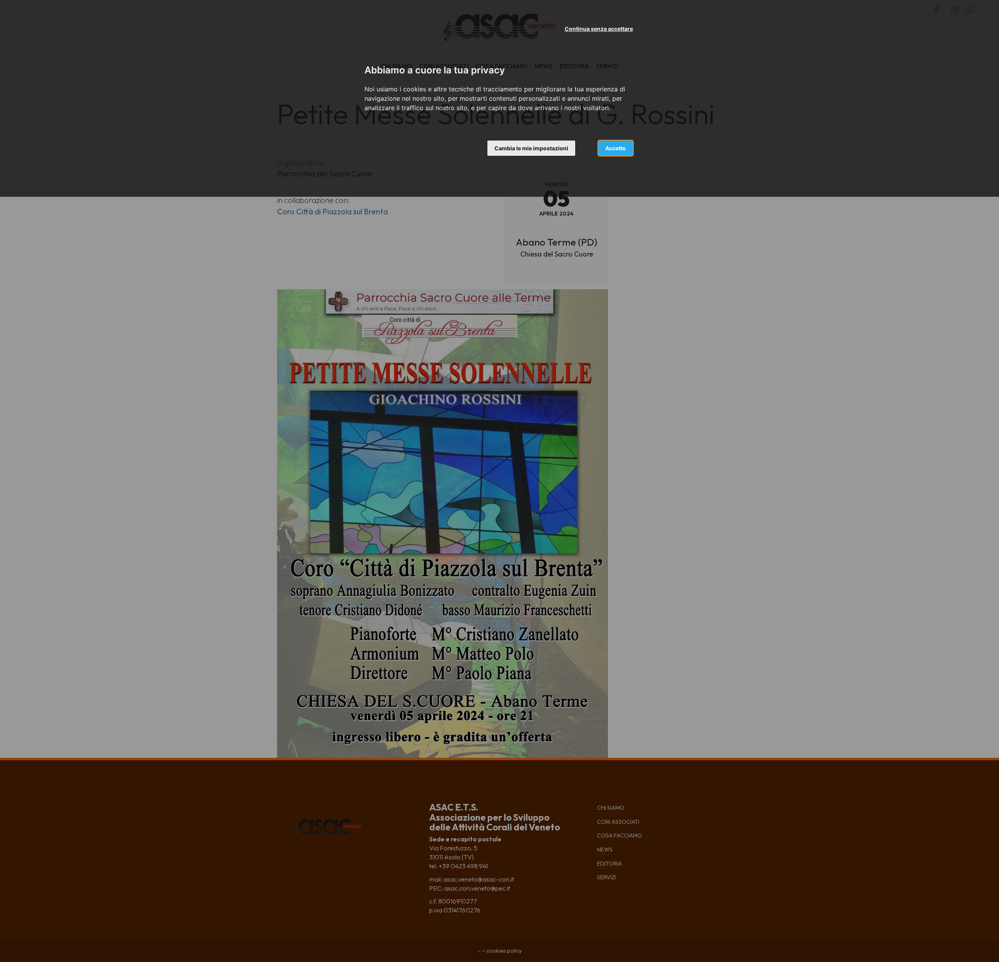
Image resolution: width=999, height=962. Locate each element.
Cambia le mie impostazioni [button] (531, 148)
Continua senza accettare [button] (599, 28)
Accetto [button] (615, 148)
